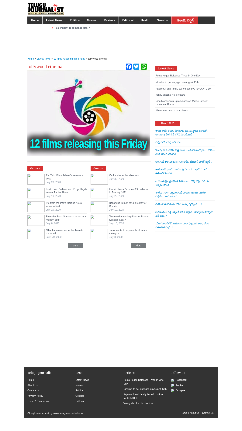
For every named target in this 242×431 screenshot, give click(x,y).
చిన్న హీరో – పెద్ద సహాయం (168, 142)
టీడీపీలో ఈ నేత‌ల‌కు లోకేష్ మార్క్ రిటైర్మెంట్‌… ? (178, 204)
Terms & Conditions (38, 401)
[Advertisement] (119, 41)
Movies (91, 20)
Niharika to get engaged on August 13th (145, 389)
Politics (75, 20)
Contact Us (33, 390)
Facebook (181, 379)
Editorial (127, 20)
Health (145, 20)
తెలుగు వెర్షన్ (185, 20)
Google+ (180, 390)
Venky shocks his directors (138, 403)
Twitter (179, 385)
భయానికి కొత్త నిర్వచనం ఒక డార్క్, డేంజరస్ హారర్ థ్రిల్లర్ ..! (184, 161)
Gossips (162, 20)
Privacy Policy (35, 395)
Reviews (109, 20)
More (75, 245)
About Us (32, 385)
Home (35, 20)
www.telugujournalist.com (68, 412)
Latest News (54, 20)
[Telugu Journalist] (45, 8)
